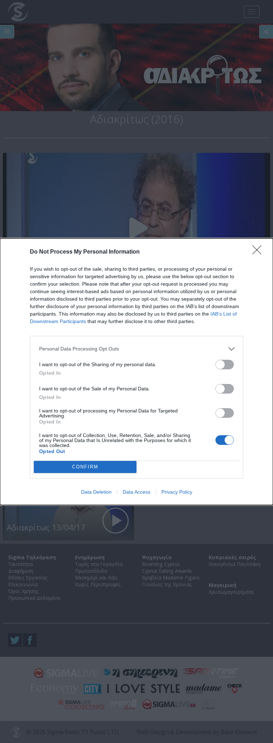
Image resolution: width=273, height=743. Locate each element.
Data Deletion (96, 492)
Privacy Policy (176, 492)
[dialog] (136, 371)
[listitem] (136, 349)
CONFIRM (85, 466)
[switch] (224, 364)
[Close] (259, 252)
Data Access (136, 492)
